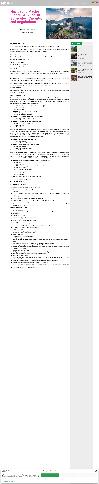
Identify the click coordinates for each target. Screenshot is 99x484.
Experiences (58, 3)
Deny (69, 475)
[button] (96, 471)
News (75, 3)
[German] (95, 2)
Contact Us (83, 3)
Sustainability (68, 3)
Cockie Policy (5, 481)
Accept (50, 475)
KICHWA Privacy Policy (13, 481)
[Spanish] (97, 2)
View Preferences (87, 475)
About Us (49, 3)
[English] (93, 2)
